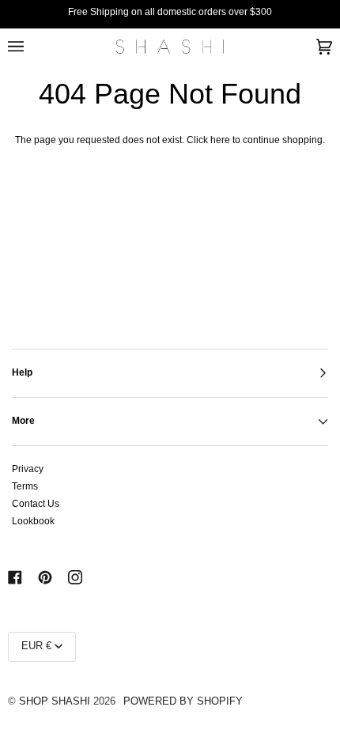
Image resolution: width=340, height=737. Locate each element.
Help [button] (22, 372)
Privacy (27, 468)
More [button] (23, 420)
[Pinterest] (45, 577)
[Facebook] (15, 577)
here (220, 140)
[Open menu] (31, 46)
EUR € (36, 646)
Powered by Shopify (183, 701)
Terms (25, 486)
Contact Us (35, 503)
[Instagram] (75, 577)
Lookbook (33, 521)
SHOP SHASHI (54, 701)
